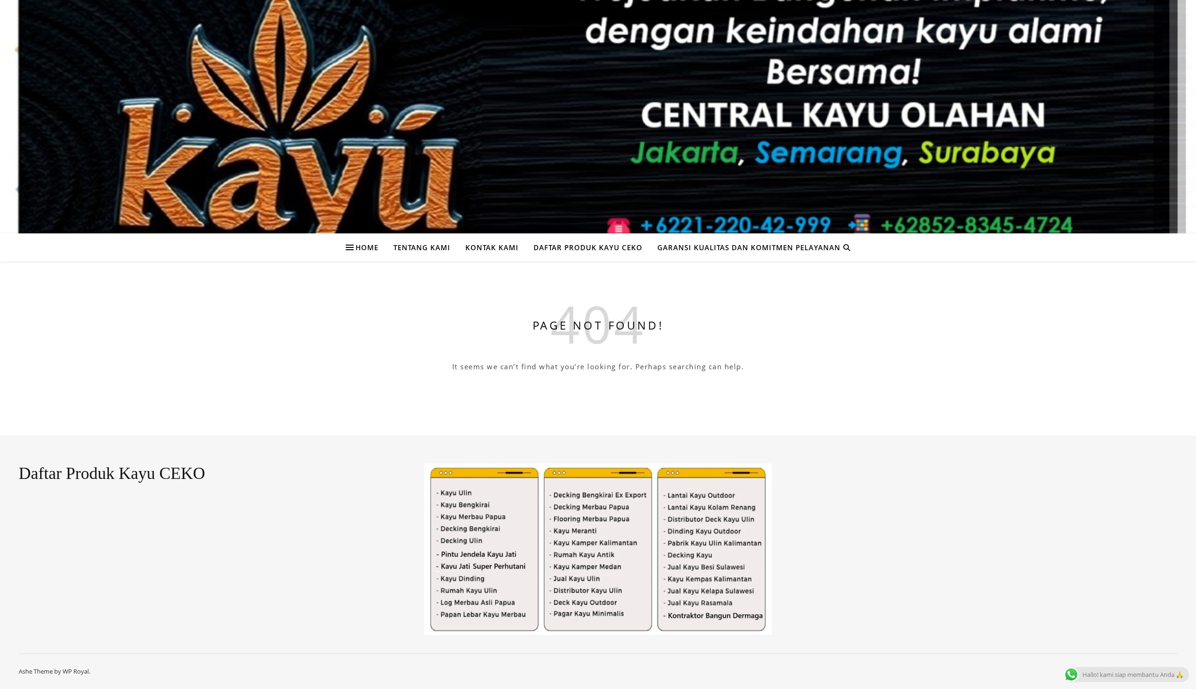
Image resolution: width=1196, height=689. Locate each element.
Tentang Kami (421, 247)
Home (367, 247)
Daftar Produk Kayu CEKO (588, 247)
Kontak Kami (492, 247)
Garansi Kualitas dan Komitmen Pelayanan (748, 247)
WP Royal (76, 671)
